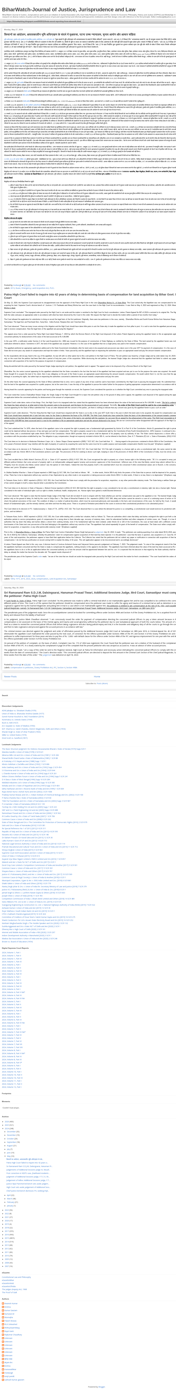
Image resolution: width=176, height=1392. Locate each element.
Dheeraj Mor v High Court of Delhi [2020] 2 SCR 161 (23, 929)
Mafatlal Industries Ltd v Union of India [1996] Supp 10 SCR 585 (28, 782)
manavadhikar (10, 1369)
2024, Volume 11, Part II (12, 1084)
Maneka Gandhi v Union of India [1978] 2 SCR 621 (22, 752)
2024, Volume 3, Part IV (12, 986)
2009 (7, 1259)
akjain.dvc (9, 1362)
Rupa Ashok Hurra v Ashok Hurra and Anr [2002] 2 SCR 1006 (27, 791)
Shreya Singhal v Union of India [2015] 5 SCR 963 (22, 850)
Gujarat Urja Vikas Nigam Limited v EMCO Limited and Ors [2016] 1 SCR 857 (33, 859)
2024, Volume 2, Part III (12, 971)
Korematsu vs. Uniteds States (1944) (17, 719)
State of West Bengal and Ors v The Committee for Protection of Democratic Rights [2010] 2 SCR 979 (44, 822)
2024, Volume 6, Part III (12, 1019)
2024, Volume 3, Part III (12, 983)
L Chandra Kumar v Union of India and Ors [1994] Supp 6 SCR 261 (29, 773)
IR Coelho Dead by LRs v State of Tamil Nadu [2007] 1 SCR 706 (28, 816)
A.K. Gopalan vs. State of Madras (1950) (18, 726)
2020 (7, 1220)
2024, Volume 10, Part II (12, 1075)
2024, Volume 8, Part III (12, 1056)
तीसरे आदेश (27, 91)
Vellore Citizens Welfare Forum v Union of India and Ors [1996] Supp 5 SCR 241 (35, 776)
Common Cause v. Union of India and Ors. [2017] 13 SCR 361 (27, 868)
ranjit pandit (9, 1376)
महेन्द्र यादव (8, 1359)
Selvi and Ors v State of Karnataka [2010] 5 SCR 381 (23, 825)
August (10, 1145)
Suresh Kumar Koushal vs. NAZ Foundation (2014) (23, 716)
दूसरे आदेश (20, 82)
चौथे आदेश (26, 95)
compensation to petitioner (21, 667)
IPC (55, 667)
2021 (7, 1217)
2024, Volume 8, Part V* (12, 1062)
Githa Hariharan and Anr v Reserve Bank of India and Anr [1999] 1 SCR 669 (33, 789)
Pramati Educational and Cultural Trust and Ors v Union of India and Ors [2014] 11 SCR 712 (40, 847)
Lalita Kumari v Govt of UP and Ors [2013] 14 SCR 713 (24, 840)
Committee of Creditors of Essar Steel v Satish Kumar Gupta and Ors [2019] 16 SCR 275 (38, 917)
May (9, 1156)
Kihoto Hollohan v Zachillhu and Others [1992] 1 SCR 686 (25, 764)
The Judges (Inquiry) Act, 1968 (14, 1289)
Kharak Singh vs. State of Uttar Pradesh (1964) (21, 732)
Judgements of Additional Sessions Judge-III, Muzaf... (28, 1169)
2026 (7, 1121)
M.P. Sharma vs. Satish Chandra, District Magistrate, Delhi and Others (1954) (34, 729)
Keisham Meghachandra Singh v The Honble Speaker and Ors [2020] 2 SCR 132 (35, 923)
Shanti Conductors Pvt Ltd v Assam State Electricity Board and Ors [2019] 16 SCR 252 (37, 920)
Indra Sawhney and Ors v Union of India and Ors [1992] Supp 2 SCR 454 (31, 767)
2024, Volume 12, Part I (12, 1087)
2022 (7, 1213)
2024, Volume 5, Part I (11, 1001)
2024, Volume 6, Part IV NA (13, 1023)
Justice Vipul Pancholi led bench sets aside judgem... (27, 1183)
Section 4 (61, 667)
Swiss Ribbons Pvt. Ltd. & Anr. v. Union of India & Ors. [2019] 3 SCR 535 (31, 902)
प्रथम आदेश (20, 63)
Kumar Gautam (11, 1310)
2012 (7, 1248)
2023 (28, 579)
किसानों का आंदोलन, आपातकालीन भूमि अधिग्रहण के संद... (24, 1159)
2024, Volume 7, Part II (11, 1029)
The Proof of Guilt (9, 1292)
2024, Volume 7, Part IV (12, 1035)
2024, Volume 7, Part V (11, 1038)
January (10, 1205)
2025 (7, 1125)
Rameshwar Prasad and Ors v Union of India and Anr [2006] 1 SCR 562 (31, 813)
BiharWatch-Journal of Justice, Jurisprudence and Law (68, 9)
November (11, 1135)
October (10, 1138)
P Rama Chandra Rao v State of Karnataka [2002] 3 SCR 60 (26, 798)
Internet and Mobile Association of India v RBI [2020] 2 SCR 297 (28, 932)
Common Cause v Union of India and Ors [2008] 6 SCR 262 (26, 819)
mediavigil (9, 1373)
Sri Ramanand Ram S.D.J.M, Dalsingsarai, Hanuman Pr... (29, 1166)
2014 (7, 1241)
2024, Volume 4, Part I (11, 989)
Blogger (101, 1387)
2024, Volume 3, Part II (11, 980)
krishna (7, 1366)
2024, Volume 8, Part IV (12, 1059)
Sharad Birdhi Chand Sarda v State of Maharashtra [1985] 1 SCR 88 (30, 758)
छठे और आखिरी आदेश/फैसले (32, 105)
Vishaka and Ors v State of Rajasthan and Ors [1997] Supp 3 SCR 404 (30, 785)
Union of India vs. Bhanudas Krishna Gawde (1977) (23, 713)
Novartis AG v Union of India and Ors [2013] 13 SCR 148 (25, 834)
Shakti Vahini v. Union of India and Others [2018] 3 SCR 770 (26, 883)
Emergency (26, 288)
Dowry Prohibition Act (43, 667)
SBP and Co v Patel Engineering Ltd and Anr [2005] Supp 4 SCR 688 (30, 810)
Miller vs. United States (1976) (14, 735)
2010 (7, 1255)
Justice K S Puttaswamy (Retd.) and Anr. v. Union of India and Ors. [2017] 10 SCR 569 (37, 874)
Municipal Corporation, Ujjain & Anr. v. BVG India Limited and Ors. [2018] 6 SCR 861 (36, 880)
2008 (7, 1262)
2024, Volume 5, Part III (12, 1007)
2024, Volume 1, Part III (12, 958)
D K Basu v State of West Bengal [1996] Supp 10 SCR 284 (26, 779)
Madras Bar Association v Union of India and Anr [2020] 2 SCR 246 (29, 938)
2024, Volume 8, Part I (11, 1050)
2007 (7, 1266)
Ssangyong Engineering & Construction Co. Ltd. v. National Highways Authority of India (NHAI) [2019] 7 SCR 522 (48, 905)
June (9, 1152)
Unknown (8, 1338)
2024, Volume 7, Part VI (12, 1041)
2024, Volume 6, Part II (11, 1017)
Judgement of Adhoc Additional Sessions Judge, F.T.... (28, 1180)
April (9, 1195)
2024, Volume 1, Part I (11, 952)
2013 (12, 288)
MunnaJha (9, 1317)
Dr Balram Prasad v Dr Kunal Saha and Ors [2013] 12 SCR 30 (27, 837)
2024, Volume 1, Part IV (12, 961)
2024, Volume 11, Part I (12, 1081)
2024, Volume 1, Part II (11, 955)
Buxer (18, 288)
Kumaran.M (9, 1314)
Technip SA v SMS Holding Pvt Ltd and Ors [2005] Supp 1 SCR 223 (29, 807)
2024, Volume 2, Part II (11, 968)
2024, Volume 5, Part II (11, 1004)
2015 (7, 1238)
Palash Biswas (10, 1321)
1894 (12, 579)
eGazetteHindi (8, 1283)
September (12, 1142)
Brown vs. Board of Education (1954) (17, 941)
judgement (99, 532)
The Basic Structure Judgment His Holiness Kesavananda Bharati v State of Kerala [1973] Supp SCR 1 (44, 749)
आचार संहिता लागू (21, 159)
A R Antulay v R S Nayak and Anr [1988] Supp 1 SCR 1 (24, 761)
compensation (42, 579)
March (10, 1198)
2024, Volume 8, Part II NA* (13, 1053)
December (11, 1131)
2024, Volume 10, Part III (12, 1078)
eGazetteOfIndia (9, 1286)
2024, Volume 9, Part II (11, 1068)
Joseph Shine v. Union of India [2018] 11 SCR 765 (22, 896)
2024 (33, 579)
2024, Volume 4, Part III (12, 995)
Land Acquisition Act (40, 288)
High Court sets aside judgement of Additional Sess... (28, 1187)
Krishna (8, 1307)
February (11, 1202)
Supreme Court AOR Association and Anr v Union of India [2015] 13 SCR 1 (32, 853)
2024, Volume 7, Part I (11, 1026)
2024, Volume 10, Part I (12, 1071)
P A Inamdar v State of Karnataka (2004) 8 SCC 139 (23, 804)
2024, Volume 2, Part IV (12, 974)
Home (97, 676)
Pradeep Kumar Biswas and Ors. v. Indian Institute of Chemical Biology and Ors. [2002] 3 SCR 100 (42, 795)
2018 (7, 1227)
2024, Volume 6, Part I (11, 1013)
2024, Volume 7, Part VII (12, 1044)
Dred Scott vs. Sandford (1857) (15, 738)
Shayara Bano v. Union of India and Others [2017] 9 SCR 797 (27, 871)
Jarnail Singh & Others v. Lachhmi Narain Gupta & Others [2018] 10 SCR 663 (33, 892)
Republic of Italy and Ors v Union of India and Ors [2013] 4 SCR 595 (30, 831)
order (40, 556)
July (8, 1149)
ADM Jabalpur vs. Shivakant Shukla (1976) (19, 710)
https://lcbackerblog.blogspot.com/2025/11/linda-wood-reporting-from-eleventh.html (44, 21)
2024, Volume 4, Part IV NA (13, 998)
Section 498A (71, 667)
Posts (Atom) (102, 683)
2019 (23, 579)
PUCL (52, 288)
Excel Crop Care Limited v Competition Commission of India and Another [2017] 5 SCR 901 (39, 865)
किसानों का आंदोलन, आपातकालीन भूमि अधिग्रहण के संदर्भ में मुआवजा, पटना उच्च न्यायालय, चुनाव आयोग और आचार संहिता (70, 34)
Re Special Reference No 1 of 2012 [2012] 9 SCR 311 (24, 828)
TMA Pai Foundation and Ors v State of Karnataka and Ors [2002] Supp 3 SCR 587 (36, 801)
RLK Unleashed (11, 1324)
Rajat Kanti (9, 1331)
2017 (7, 1231)
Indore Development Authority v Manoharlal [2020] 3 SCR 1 (26, 935)
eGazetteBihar (8, 1280)
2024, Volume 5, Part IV (12, 1010)
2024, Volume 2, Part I (11, 964)
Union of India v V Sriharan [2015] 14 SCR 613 (21, 856)
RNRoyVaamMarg (12, 1328)
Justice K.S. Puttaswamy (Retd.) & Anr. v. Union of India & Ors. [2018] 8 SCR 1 (34, 889)
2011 (7, 1252)
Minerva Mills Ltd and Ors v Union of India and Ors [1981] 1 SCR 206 (30, 755)
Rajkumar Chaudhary (13, 1335)
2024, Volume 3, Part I (11, 977)
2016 (7, 1234)
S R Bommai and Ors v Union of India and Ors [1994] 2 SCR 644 (28, 770)
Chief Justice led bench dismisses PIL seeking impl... (27, 1191)
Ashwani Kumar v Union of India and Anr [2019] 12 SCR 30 (26, 908)
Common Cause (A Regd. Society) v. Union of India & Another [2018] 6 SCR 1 (34, 877)
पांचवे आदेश (26, 101)
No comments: (39, 285)
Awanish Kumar (11, 1303)
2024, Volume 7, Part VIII (12, 1047)
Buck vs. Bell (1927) (10, 722)
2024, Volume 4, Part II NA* (13, 992)
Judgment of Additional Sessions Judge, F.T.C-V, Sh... (28, 1176)
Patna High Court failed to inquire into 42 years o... (27, 1162)
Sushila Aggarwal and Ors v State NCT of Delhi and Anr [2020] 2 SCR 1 (31, 926)
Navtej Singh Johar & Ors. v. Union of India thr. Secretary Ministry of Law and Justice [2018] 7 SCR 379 (44, 886)
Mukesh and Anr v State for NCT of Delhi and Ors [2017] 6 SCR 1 (29, 862)
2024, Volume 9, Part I (11, 1065)
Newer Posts (10, 676)
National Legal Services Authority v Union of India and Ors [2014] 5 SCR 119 (33, 843)
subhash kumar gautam (14, 1380)
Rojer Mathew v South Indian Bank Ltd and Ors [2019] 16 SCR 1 (28, 911)
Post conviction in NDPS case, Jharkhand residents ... (28, 1173)
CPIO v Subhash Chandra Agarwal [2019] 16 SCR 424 (24, 914)
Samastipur (72, 579)
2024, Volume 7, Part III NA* (14, 1032)
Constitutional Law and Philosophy (16, 1277)
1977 (18, 579)
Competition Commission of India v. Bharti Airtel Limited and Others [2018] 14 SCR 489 (38, 898)
